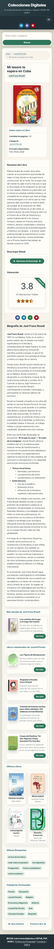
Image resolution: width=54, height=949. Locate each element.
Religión (29, 897)
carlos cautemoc (15, 873)
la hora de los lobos (17, 857)
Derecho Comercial (37, 834)
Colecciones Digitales (27, 5)
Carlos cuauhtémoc (32, 868)
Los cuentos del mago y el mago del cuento (30, 620)
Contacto (41, 941)
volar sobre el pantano (18, 862)
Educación (23, 892)
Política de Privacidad (25, 941)
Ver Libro (40, 636)
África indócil (38, 796)
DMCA (27, 944)
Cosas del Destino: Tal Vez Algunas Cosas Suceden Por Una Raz (30, 738)
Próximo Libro (36, 924)
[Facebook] (27, 25)
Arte (31, 908)
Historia (35, 903)
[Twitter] (21, 25)
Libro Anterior (17, 924)
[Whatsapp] (30, 317)
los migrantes (38, 862)
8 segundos (13, 868)
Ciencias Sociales (16, 914)
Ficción (11, 892)
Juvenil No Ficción (16, 908)
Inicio (8, 54)
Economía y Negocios (18, 903)
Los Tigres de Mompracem (32, 655)
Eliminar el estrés (16, 798)
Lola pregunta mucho (16, 831)
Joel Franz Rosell (17, 75)
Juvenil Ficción (20, 54)
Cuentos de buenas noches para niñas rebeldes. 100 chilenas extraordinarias (32, 709)
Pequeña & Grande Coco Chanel (28, 680)
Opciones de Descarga (27, 261)
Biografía (32, 914)
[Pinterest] (32, 25)
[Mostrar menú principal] (49, 19)
